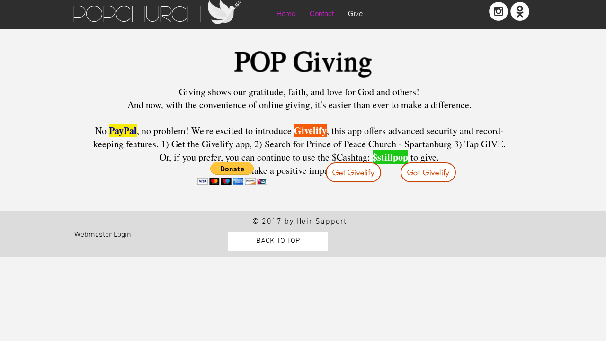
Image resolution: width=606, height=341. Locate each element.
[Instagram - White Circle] (498, 11)
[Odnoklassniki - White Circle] (519, 11)
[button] (232, 173)
